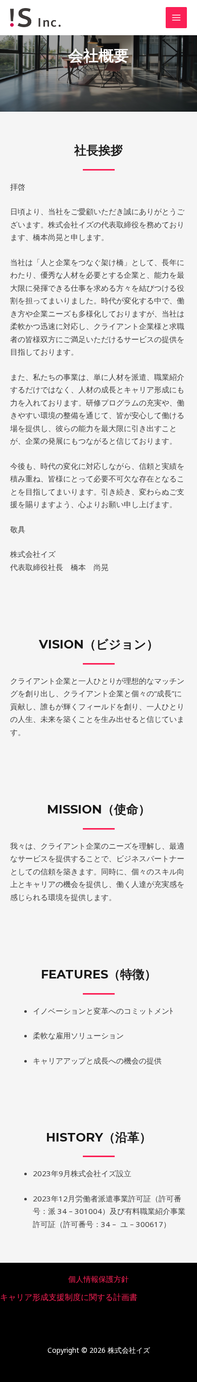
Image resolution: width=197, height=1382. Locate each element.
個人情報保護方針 (98, 1279)
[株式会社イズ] (35, 18)
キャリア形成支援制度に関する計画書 (68, 1297)
